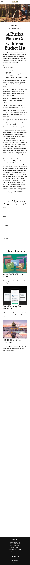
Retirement (15, 559)
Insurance (15, 563)
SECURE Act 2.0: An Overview (12, 341)
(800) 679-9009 (17, 543)
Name (4, 207)
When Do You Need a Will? (13, 275)
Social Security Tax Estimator (12, 307)
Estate (15, 562)
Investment (15, 560)
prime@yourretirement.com (15, 551)
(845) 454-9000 (16, 542)
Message (5, 225)
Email (4, 216)
